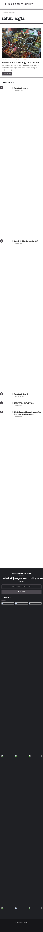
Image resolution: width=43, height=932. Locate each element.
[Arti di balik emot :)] (7, 163)
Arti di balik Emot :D (21, 394)
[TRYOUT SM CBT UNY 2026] (7, 406)
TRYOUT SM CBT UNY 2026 (24, 403)
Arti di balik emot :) (21, 88)
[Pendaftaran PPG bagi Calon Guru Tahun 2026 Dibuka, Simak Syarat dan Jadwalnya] (35, 606)
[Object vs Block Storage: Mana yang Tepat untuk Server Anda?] (8, 911)
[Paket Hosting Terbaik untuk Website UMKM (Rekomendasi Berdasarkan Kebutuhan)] (35, 911)
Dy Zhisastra (6, 60)
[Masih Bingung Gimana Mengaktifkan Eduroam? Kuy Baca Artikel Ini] (7, 487)
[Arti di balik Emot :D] (7, 397)
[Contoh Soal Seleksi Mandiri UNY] (7, 316)
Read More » (7, 74)
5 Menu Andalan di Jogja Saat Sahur (20, 62)
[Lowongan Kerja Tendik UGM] (35, 758)
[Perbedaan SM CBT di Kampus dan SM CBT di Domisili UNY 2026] (21, 830)
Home (5, 12)
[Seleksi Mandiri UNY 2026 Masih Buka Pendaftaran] (8, 758)
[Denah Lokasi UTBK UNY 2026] (21, 911)
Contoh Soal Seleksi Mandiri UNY (26, 241)
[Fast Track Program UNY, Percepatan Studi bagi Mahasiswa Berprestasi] (21, 606)
